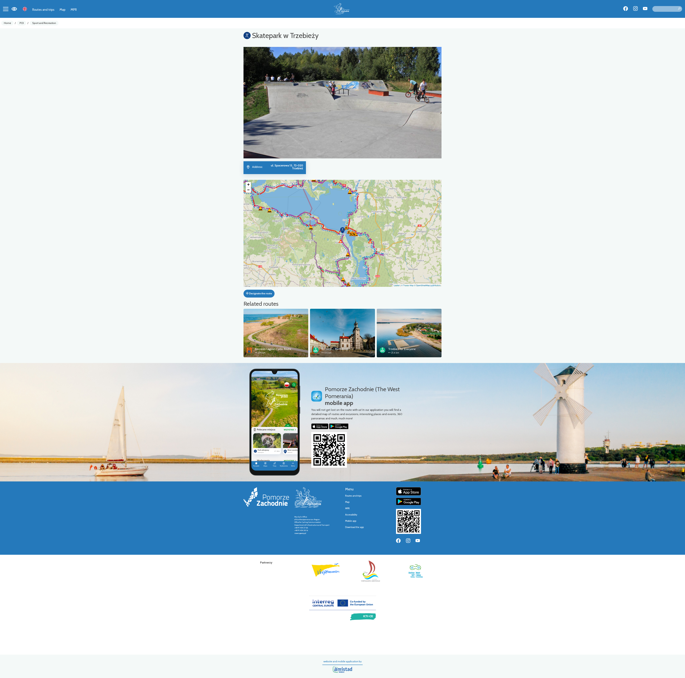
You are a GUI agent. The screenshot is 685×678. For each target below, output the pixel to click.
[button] (342, 230)
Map (62, 9)
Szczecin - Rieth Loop (334, 349)
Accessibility (351, 514)
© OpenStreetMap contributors (427, 285)
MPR (74, 9)
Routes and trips (43, 9)
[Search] (679, 9)
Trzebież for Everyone (402, 349)
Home (7, 23)
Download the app (354, 527)
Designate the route (260, 293)
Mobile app (350, 521)
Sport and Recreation (44, 23)
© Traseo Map (407, 285)
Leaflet (397, 285)
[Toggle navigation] (6, 9)
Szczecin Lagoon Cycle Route (273, 349)
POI (22, 23)
